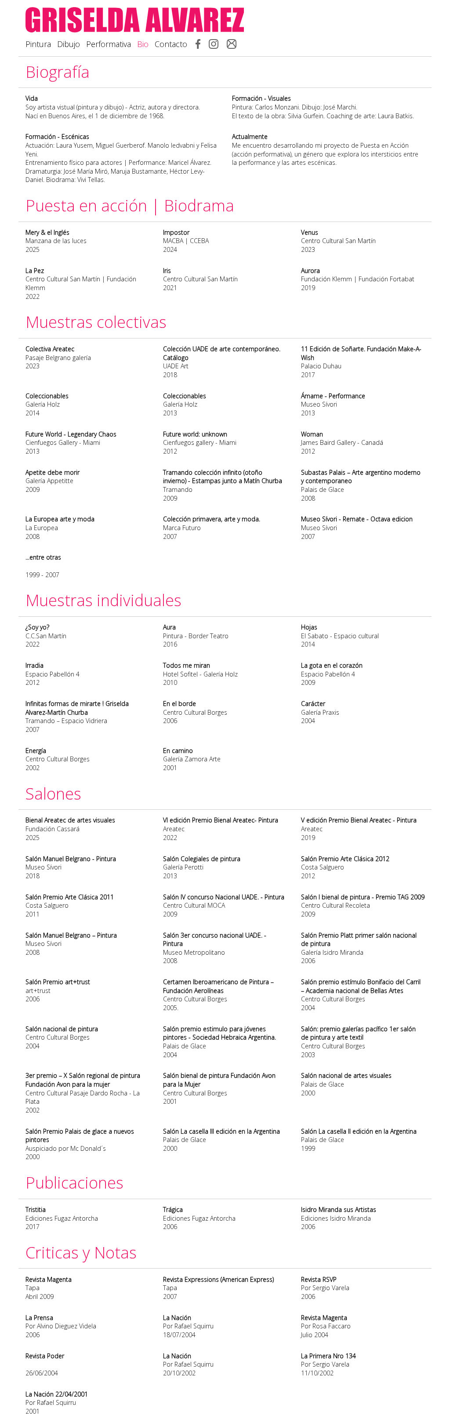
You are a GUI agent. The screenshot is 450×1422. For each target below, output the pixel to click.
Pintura (38, 44)
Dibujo (68, 44)
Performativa (108, 44)
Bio (143, 44)
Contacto (171, 44)
